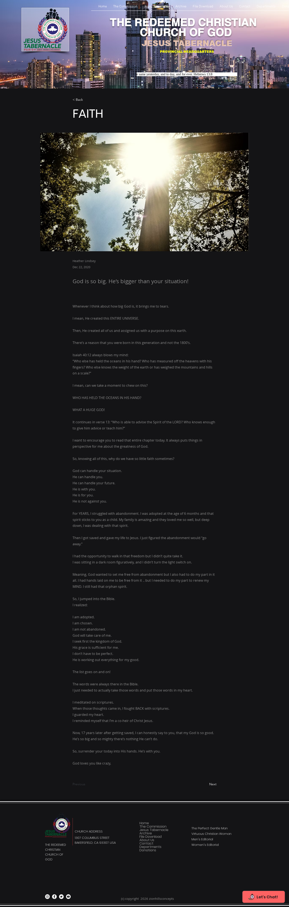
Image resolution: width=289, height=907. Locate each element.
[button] (266, 8)
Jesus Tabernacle (153, 830)
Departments (150, 847)
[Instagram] (47, 896)
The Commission (153, 826)
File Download (150, 836)
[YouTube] (68, 896)
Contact (146, 843)
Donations (147, 850)
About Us (146, 840)
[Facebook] (54, 896)
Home (144, 823)
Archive (145, 833)
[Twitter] (61, 896)
